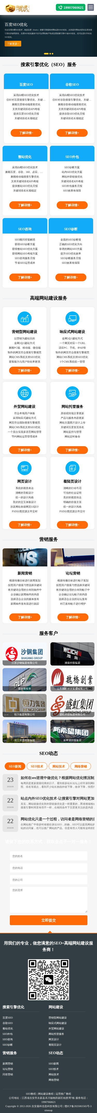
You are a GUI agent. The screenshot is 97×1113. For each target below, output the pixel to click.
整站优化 (8, 1028)
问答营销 (8, 1074)
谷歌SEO (8, 1023)
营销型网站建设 (58, 1017)
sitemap (48, 1110)
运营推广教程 (63, 1093)
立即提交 (48, 920)
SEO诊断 (8, 1044)
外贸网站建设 (56, 1028)
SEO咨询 (8, 1039)
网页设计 (54, 1039)
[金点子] (16, 8)
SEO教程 (31, 1093)
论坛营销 (8, 1069)
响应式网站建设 (58, 1023)
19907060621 (74, 8)
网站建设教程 (46, 1093)
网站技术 (59, 766)
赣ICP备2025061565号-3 (78, 1106)
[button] (7, 36)
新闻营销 (8, 1063)
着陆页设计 (55, 1044)
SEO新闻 (15, 766)
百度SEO (8, 1017)
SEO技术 (37, 766)
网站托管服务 (56, 1033)
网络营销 (80, 766)
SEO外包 (8, 1033)
